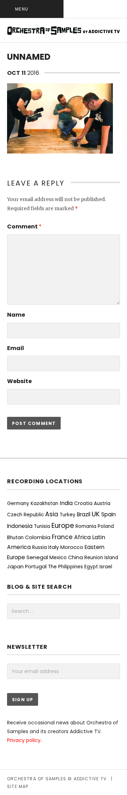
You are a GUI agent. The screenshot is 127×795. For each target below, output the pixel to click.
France (62, 537)
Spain (108, 514)
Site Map (18, 786)
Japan (15, 566)
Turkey (67, 514)
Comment (24, 226)
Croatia (83, 503)
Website (19, 381)
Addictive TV (90, 779)
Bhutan (15, 537)
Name (16, 315)
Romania (85, 526)
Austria (102, 503)
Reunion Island (101, 557)
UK (96, 514)
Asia (51, 514)
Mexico (58, 557)
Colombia (37, 537)
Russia (39, 547)
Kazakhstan (44, 503)
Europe (63, 525)
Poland (106, 526)
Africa (82, 537)
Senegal (37, 557)
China (75, 557)
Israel (105, 566)
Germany (18, 503)
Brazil (83, 514)
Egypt (91, 566)
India (66, 503)
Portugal (36, 566)
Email (15, 348)
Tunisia (42, 526)
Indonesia (19, 526)
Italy (53, 547)
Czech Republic (25, 514)
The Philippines (65, 566)
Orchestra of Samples (36, 779)
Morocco (71, 547)
